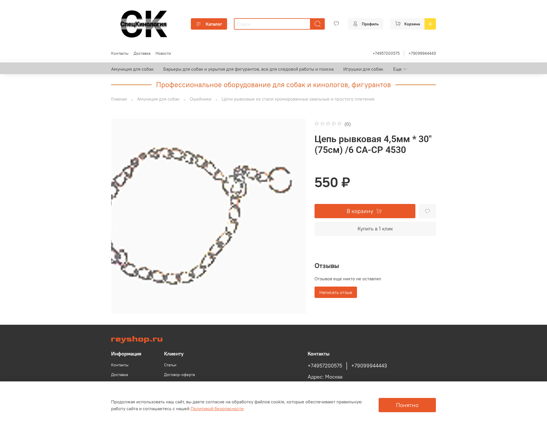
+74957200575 (386, 53)
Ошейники (200, 99)
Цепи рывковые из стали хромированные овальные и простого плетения (298, 99)
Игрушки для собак (363, 69)
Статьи (170, 364)
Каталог (214, 24)
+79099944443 (422, 53)
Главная (119, 99)
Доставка (142, 53)
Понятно (407, 404)
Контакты (119, 53)
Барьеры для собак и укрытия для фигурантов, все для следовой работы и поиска (248, 69)
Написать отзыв (335, 292)
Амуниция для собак (132, 69)
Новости (163, 53)
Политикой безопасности (217, 408)
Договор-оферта (179, 374)
